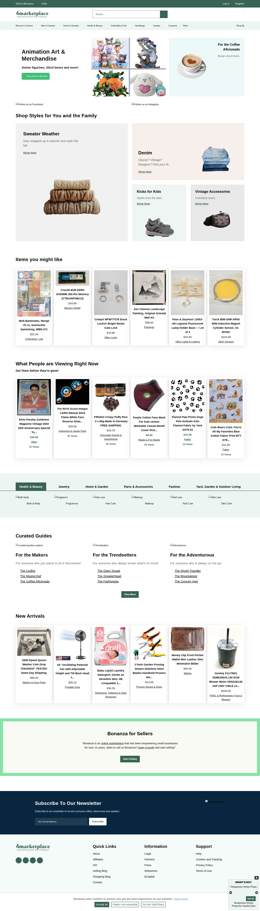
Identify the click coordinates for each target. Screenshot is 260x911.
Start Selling (130, 759)
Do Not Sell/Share (153, 904)
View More (130, 594)
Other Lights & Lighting (187, 341)
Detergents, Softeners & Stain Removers (111, 695)
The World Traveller (188, 570)
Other (34, 442)
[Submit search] (164, 14)
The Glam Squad (108, 570)
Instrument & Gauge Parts (72, 431)
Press (147, 865)
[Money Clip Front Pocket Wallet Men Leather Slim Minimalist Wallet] (187, 664)
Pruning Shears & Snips (149, 687)
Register (239, 3)
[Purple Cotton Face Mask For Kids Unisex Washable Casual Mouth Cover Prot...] (149, 418)
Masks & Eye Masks (149, 440)
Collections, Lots (34, 339)
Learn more (180, 898)
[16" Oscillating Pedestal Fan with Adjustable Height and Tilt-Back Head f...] (72, 664)
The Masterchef (30, 576)
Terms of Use (204, 870)
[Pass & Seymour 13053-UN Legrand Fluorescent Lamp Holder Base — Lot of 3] (187, 307)
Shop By (240, 25)
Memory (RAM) (72, 308)
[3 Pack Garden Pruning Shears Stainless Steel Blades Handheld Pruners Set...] (149, 664)
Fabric (187, 439)
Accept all (102, 904)
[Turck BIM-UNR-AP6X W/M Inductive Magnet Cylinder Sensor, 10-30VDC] (226, 307)
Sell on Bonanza (24, 3)
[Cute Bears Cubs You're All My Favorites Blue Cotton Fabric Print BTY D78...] (226, 418)
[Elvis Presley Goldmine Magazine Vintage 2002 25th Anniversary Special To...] (34, 418)
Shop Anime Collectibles (37, 76)
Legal (147, 853)
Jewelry (156, 25)
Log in (226, 3)
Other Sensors (226, 341)
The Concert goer (186, 581)
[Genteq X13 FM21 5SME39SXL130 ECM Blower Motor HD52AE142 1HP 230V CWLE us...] (226, 664)
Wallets (188, 673)
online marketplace (112, 743)
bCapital (149, 876)
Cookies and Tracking (209, 859)
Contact (97, 882)
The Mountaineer (186, 576)
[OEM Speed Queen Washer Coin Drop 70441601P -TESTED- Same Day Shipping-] (34, 664)
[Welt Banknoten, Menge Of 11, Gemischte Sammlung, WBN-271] (34, 307)
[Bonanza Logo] (32, 14)
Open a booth (146, 747)
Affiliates (98, 859)
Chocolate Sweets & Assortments (111, 437)
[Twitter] (26, 860)
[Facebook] (19, 860)
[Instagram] (40, 860)
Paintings (149, 327)
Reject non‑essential (125, 904)
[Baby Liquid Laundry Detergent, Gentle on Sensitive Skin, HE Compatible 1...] (111, 664)
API (95, 865)
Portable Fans (72, 687)
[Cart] (241, 14)
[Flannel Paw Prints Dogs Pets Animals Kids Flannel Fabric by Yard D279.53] (187, 418)
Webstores (150, 870)
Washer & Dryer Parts (34, 682)
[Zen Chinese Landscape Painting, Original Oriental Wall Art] (149, 307)
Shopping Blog (101, 876)
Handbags (140, 25)
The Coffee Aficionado (35, 581)
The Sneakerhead (109, 576)
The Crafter (28, 570)
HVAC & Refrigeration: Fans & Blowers (226, 697)
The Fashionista (108, 581)
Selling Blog (100, 870)
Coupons (173, 25)
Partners (149, 859)
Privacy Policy (204, 865)
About (96, 853)
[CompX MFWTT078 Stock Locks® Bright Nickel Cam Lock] (111, 307)
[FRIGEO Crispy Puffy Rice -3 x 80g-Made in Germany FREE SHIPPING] (111, 418)
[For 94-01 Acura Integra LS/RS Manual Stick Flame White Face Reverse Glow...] (72, 418)
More (185, 25)
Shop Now (29, 152)
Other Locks (110, 337)
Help (44, 3)
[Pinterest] (33, 860)
